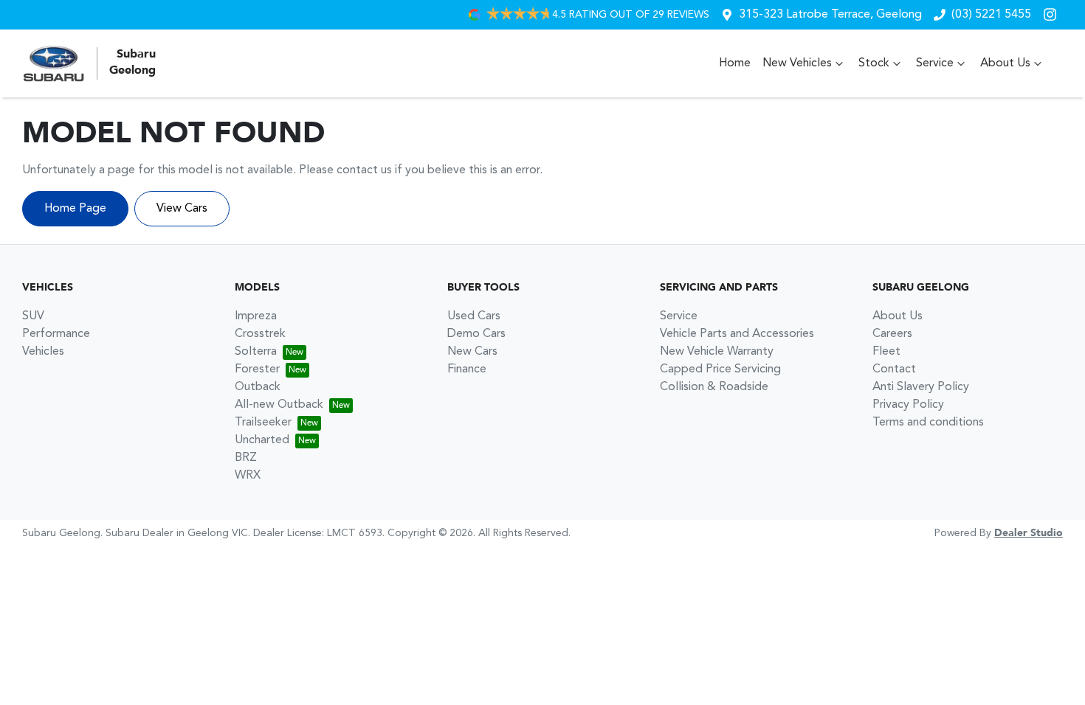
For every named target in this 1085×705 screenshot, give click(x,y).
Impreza (256, 316)
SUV (33, 316)
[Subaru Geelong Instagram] (1053, 14)
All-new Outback (279, 405)
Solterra (256, 352)
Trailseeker (263, 422)
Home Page (75, 209)
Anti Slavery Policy (920, 387)
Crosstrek (260, 334)
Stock (873, 63)
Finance (466, 369)
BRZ (246, 458)
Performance (56, 334)
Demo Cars (476, 334)
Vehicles (43, 352)
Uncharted (262, 440)
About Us (1005, 63)
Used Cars (473, 316)
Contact (894, 369)
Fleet (886, 352)
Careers (892, 334)
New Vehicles (797, 63)
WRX (248, 476)
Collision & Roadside (714, 387)
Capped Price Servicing (720, 369)
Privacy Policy (908, 405)
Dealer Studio (1028, 533)
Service (935, 63)
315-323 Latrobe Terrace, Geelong (830, 15)
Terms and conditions (928, 422)
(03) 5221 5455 (991, 15)
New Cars (472, 352)
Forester (257, 369)
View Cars (181, 209)
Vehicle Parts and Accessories (737, 334)
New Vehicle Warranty (717, 352)
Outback (257, 387)
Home (735, 63)
